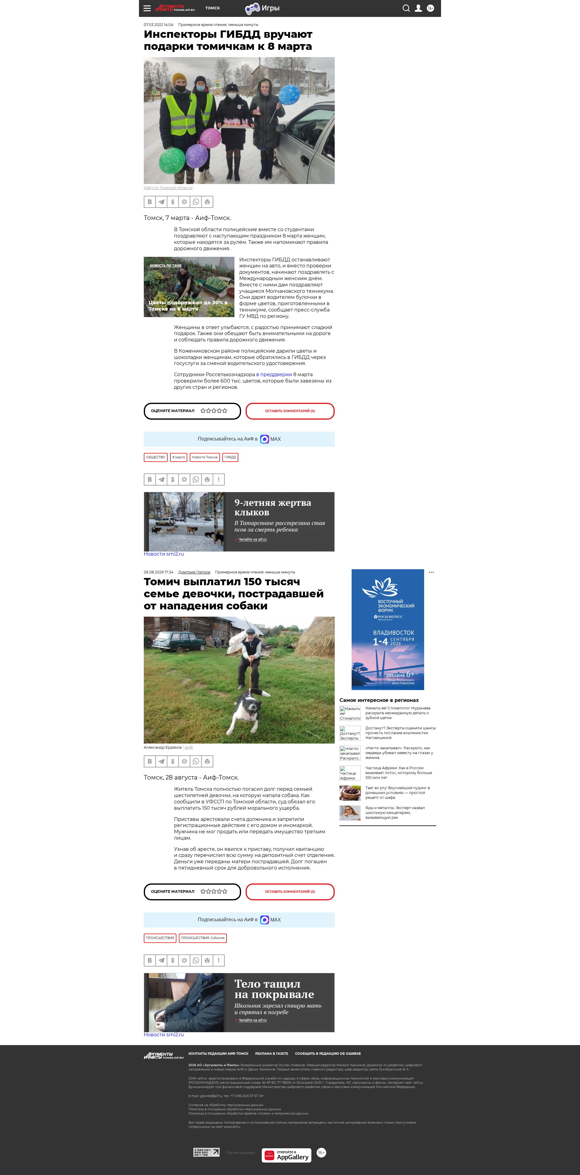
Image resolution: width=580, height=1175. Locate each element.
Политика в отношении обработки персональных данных (234, 1109)
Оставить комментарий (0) (290, 411)
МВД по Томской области (168, 188)
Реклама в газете (271, 1054)
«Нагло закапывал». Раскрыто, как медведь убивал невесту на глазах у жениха (399, 753)
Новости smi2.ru (164, 554)
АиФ (189, 747)
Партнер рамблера (240, 1152)
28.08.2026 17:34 (158, 572)
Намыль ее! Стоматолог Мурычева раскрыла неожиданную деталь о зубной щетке (398, 713)
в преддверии (274, 374)
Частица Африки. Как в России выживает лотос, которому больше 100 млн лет (399, 773)
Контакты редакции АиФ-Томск (218, 1054)
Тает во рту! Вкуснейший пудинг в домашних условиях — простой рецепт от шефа (398, 793)
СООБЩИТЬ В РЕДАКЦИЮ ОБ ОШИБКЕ (328, 1054)
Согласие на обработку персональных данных (225, 1105)
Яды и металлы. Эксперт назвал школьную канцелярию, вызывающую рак (395, 812)
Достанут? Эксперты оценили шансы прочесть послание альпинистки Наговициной (401, 733)
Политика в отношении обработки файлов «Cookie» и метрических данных (248, 1113)
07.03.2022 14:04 (158, 24)
